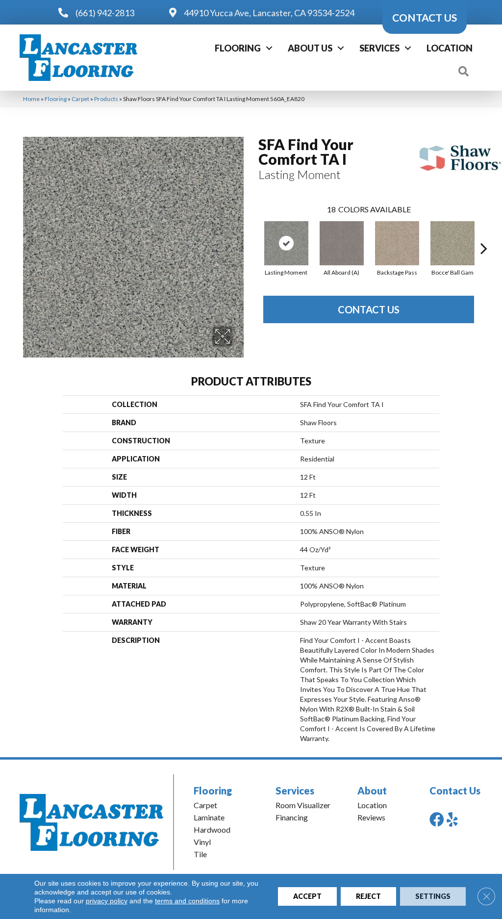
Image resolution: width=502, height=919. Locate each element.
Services (379, 48)
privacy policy (106, 901)
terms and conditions (187, 901)
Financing (292, 817)
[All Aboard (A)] (341, 243)
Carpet (80, 98)
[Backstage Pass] (397, 243)
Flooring (238, 48)
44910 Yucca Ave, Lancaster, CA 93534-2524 (269, 12)
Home (31, 98)
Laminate (209, 817)
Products (106, 98)
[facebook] (436, 819)
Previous (253, 233)
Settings (433, 896)
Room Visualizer (303, 805)
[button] (269, 48)
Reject (368, 896)
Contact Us (369, 309)
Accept (307, 896)
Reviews (371, 817)
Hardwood (212, 829)
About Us (310, 48)
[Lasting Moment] (286, 243)
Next (484, 233)
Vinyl (202, 841)
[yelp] (452, 819)
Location (450, 48)
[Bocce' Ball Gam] (452, 243)
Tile (200, 854)
